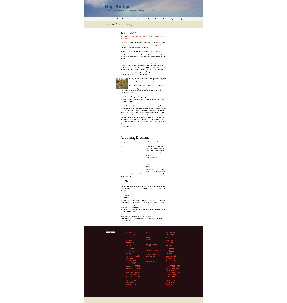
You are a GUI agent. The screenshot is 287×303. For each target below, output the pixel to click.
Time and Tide (149, 259)
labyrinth (133, 36)
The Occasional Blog (168, 19)
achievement (132, 232)
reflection (133, 270)
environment (136, 253)
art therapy (130, 234)
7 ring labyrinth (157, 36)
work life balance (129, 286)
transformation (129, 284)
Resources (157, 19)
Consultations (148, 19)
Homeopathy (132, 258)
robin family (132, 67)
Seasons (131, 274)
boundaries (134, 237)
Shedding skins (149, 239)
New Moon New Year (150, 261)
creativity (129, 245)
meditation (135, 265)
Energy (133, 253)
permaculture (128, 270)
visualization (134, 284)
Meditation (144, 36)
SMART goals (136, 274)
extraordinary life (140, 141)
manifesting (138, 36)
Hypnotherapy (131, 260)
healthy (150, 141)
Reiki (136, 270)
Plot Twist (148, 237)
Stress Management (133, 276)
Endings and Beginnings (151, 248)
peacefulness (138, 268)
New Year (134, 268)
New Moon (130, 33)
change (128, 240)
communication (137, 243)
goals (131, 256)
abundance (128, 232)
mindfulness (129, 268)
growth (127, 258)
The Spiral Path (120, 19)
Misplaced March (149, 235)
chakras (138, 237)
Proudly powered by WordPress (147, 300)
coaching (130, 242)
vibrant (126, 142)
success (123, 142)
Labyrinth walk (128, 38)
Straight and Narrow (150, 256)
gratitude (146, 141)
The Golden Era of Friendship (152, 254)
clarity (132, 240)
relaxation (128, 272)
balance (129, 237)
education (134, 245)
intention (129, 263)
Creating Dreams (135, 137)
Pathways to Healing (109, 19)
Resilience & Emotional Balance (135, 19)
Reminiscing (148, 232)
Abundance (132, 141)
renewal (133, 272)
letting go (128, 266)
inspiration (138, 260)
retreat (127, 274)
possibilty (161, 141)
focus (128, 256)
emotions (128, 253)
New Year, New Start (150, 242)
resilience (138, 272)
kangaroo (149, 107)
